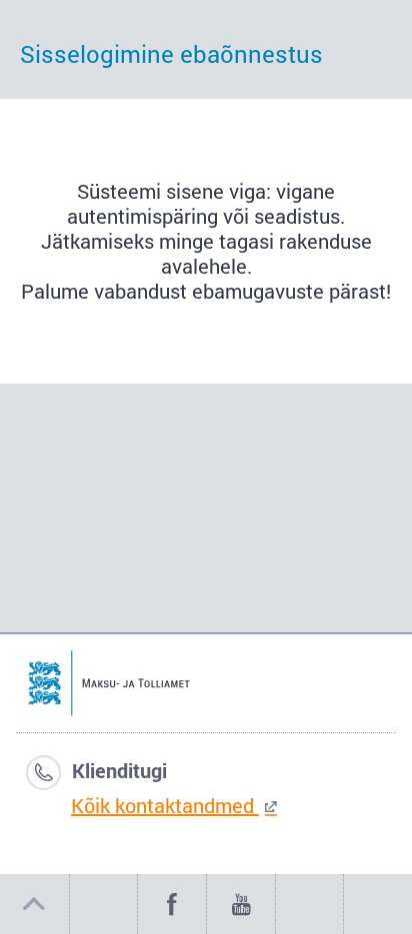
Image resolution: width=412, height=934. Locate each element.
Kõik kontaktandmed (165, 805)
